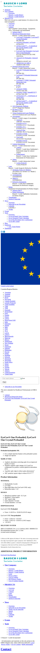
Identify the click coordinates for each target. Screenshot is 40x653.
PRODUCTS (9, 18)
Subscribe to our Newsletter (17, 204)
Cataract (11, 27)
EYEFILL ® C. (21, 127)
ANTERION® (17, 175)
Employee (8, 225)
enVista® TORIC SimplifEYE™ (26, 92)
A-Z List (11, 25)
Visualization (13, 197)
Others (14, 159)
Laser (10, 166)
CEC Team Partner (14, 226)
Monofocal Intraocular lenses (21, 34)
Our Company (9, 11)
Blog (6, 223)
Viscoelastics (16, 116)
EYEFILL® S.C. (21, 123)
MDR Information (27, 644)
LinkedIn (11, 206)
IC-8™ (18, 85)
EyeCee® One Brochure (8, 555)
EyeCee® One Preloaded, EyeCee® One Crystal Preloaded (27, 52)
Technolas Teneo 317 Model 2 (21, 170)
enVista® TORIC (21, 89)
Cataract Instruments (18, 144)
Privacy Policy (5, 644)
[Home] (15, 6)
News (6, 201)
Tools (6, 213)
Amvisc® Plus (20, 130)
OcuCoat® (19, 137)
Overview (12, 13)
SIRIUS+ (15, 178)
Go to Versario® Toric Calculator (19, 218)
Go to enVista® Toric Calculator (18, 216)
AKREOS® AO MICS (23, 63)
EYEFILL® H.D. (21, 140)
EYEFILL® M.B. (21, 133)
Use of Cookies (16, 644)
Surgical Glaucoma (14, 199)
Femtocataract (20, 154)
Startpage (7, 10)
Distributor (8, 228)
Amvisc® (19, 120)
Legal (32, 643)
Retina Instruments (18, 192)
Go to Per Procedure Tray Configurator (21, 220)
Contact (11, 286)
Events (7, 211)
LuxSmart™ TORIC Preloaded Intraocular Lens (26, 81)
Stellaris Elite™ (17, 32)
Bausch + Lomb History (16, 15)
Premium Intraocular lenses (20, 66)
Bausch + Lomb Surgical (16, 16)
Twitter (11, 209)
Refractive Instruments (19, 182)
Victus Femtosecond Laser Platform (23, 113)
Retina (11, 187)
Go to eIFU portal (14, 221)
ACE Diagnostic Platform (20, 106)
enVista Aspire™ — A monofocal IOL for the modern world (26, 46)
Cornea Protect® (21, 163)
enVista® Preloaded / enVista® (25, 42)
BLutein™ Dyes (17, 109)
